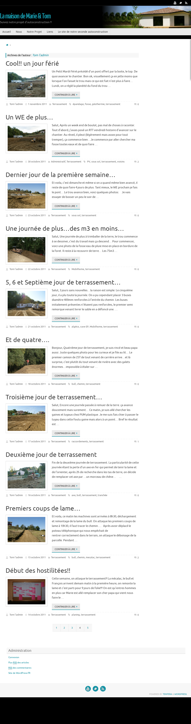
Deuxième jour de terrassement (51, 455)
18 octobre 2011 (37, 384)
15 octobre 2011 (37, 557)
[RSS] (186, 3)
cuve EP (84, 326)
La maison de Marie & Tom (25, 16)
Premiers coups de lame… (43, 508)
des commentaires (19, 667)
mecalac (90, 557)
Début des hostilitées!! (38, 571)
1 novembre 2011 (37, 104)
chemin (81, 384)
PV (88, 161)
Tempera (167, 694)
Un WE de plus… (29, 117)
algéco (75, 326)
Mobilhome (78, 269)
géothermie (98, 104)
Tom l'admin (16, 104)
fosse (88, 104)
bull (74, 384)
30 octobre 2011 (37, 161)
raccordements (80, 441)
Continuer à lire (65, 94)
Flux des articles (18, 662)
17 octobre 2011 (37, 441)
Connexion (13, 657)
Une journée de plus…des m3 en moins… (65, 229)
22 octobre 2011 (37, 269)
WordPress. (180, 694)
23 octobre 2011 (37, 215)
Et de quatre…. (27, 340)
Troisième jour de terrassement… (54, 397)
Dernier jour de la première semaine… (60, 175)
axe (74, 495)
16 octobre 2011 (37, 495)
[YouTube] (175, 3)
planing (76, 614)
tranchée (102, 495)
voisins (121, 161)
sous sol (95, 161)
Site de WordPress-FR (19, 673)
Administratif (58, 161)
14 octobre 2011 (37, 614)
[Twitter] (181, 3)
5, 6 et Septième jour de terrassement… (63, 282)
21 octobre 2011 (37, 326)
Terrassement (59, 104)
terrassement (113, 104)
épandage (78, 104)
